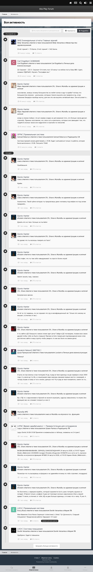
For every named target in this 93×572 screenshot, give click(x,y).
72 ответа (38, 53)
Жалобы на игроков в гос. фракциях (65, 414)
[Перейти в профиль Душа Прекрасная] (13, 351)
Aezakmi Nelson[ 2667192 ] (29, 350)
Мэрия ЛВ (68, 510)
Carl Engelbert (22, 63)
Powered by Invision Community (46, 562)
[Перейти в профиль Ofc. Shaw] (13, 290)
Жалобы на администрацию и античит (69, 161)
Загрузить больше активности (46, 546)
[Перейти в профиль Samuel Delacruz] (13, 135)
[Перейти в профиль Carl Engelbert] (13, 62)
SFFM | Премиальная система (30, 134)
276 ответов (39, 101)
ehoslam (20, 218)
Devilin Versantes (56, 510)
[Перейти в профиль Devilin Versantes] (13, 530)
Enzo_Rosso (21, 510)
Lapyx (19, 428)
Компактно (71, 31)
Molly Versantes (23, 43)
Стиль (36, 558)
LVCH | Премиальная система (30, 508)
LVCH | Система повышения (30, 529)
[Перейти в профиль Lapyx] (13, 427)
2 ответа (39, 147)
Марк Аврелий (23, 86)
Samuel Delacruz (23, 137)
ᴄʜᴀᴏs (19, 161)
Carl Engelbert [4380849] (28, 61)
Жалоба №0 (22, 412)
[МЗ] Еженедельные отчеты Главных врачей (37, 40)
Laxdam (58, 353)
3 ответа (35, 521)
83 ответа (35, 436)
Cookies (56, 558)
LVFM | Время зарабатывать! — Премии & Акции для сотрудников (47, 426)
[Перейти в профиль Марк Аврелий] (13, 85)
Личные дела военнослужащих (75, 353)
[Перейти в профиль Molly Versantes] (13, 41)
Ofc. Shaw (56, 86)
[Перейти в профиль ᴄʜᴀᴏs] (13, 160)
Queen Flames (51, 428)
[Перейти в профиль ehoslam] (13, 217)
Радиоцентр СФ (74, 137)
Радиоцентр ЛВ (64, 428)
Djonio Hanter (23, 84)
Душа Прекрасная (24, 353)
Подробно (84, 31)
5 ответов (39, 76)
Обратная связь (46, 558)
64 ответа (35, 539)
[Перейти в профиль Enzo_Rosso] (13, 509)
